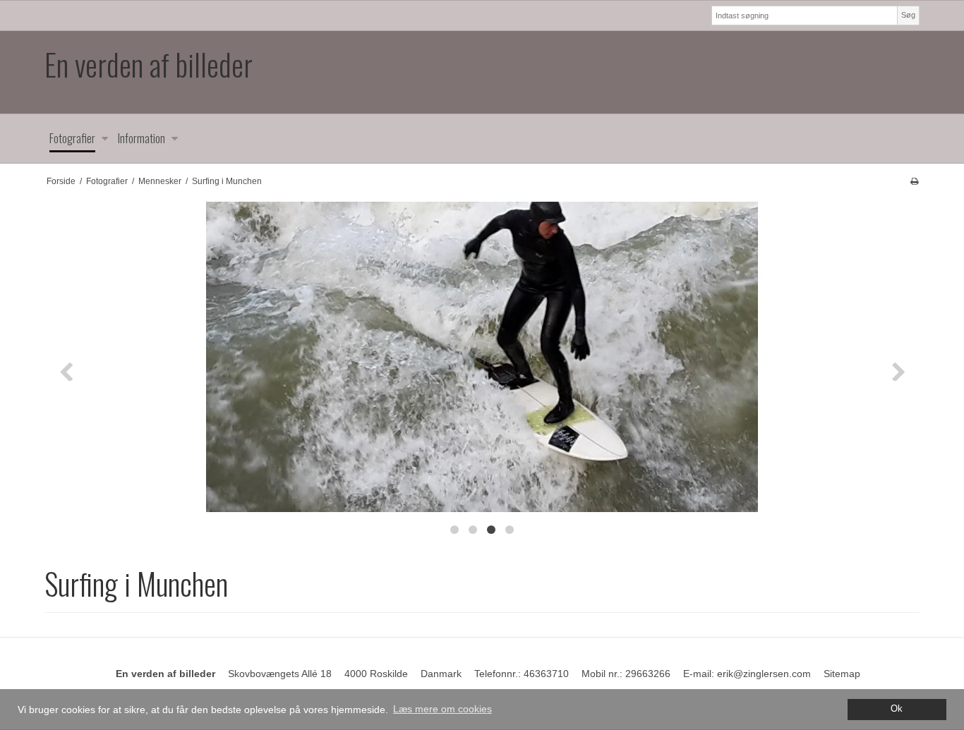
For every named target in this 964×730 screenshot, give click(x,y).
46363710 (546, 673)
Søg (908, 15)
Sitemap (842, 673)
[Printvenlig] (914, 181)
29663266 (647, 673)
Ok (897, 709)
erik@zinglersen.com (764, 673)
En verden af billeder (148, 64)
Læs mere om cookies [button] (442, 708)
